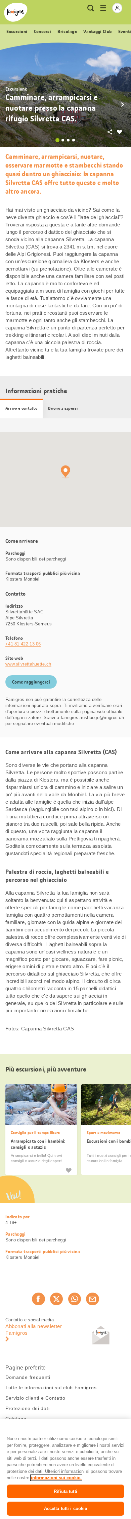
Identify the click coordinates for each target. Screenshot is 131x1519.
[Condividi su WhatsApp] (74, 1299)
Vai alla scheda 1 (57, 140)
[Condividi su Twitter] (56, 1299)
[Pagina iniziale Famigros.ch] (16, 12)
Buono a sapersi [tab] (63, 408)
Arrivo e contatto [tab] (21, 408)
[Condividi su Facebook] (38, 1299)
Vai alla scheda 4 (73, 140)
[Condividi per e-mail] (92, 1299)
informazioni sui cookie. (56, 1477)
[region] (65, 1469)
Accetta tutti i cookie (65, 1508)
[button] (122, 104)
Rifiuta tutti (65, 1491)
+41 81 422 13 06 (23, 643)
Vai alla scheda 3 (68, 140)
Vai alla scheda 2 (62, 140)
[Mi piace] (68, 1170)
